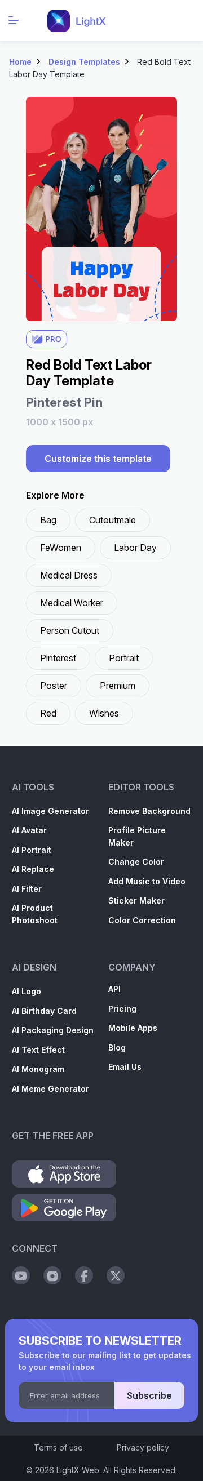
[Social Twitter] (116, 1275)
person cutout (69, 630)
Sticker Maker (136, 900)
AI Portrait (31, 850)
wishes (104, 713)
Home (20, 61)
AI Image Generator (50, 811)
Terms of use (58, 1447)
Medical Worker (71, 602)
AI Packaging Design (53, 1030)
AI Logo (26, 991)
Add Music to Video (147, 881)
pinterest (58, 658)
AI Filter (27, 888)
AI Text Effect (38, 1050)
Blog (117, 1047)
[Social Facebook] (84, 1275)
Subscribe (149, 1395)
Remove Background (149, 811)
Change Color (136, 861)
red (48, 713)
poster (53, 685)
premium (117, 685)
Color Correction (142, 920)
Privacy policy (143, 1447)
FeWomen (60, 547)
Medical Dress (69, 575)
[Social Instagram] (52, 1275)
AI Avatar (29, 830)
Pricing (122, 1008)
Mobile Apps (132, 1028)
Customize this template (98, 458)
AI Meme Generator (50, 1088)
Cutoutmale (112, 520)
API (114, 989)
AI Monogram (38, 1069)
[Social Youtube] (21, 1275)
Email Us (125, 1066)
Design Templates (84, 61)
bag (48, 520)
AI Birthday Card (44, 1011)
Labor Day (135, 547)
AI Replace (33, 869)
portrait (124, 658)
